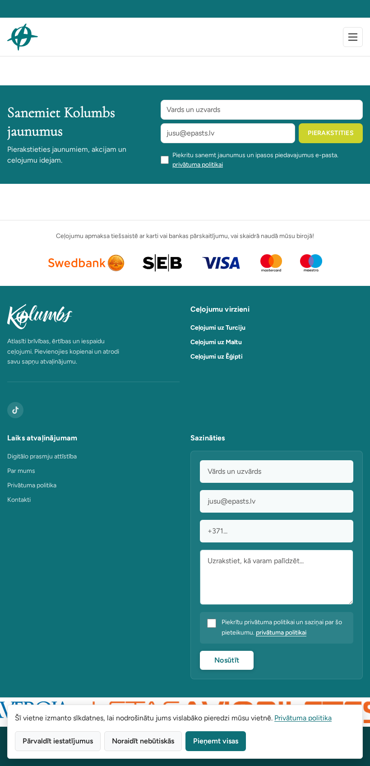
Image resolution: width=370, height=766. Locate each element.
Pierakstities (331, 133)
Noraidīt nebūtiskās (143, 741)
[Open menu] (353, 37)
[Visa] (221, 263)
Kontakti (19, 500)
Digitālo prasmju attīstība (42, 456)
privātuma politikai (197, 164)
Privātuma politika (31, 485)
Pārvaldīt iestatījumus (58, 741)
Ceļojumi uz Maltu (216, 342)
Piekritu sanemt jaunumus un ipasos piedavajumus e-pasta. (255, 159)
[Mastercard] (271, 263)
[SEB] (162, 263)
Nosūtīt (226, 660)
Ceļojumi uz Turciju (217, 328)
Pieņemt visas (215, 741)
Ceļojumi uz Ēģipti (216, 356)
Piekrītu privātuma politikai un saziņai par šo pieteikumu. (282, 627)
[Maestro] (311, 263)
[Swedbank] (86, 263)
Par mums (21, 471)
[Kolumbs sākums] (93, 316)
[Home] (22, 37)
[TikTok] (15, 410)
